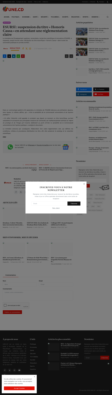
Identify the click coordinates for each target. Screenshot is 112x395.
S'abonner (74, 203)
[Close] (84, 184)
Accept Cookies (19, 388)
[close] (34, 377)
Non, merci (56, 208)
